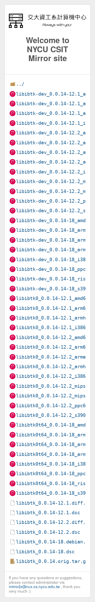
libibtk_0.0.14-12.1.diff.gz (53, 503)
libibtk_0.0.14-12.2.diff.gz (53, 522)
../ (20, 84)
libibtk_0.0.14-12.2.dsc (48, 532)
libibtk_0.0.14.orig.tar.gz (52, 561)
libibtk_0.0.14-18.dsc (45, 552)
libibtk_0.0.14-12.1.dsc (48, 513)
